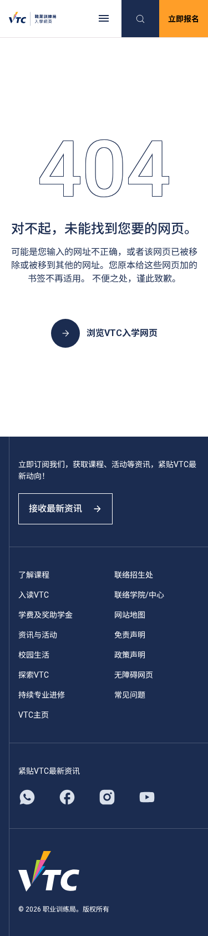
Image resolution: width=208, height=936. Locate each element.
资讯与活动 (37, 634)
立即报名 (183, 18)
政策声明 (129, 654)
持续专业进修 (41, 694)
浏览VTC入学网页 (122, 333)
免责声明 (129, 634)
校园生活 (33, 654)
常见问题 (129, 694)
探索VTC (33, 674)
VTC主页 (33, 714)
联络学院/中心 (139, 594)
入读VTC (33, 594)
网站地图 (129, 614)
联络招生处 (133, 574)
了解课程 (33, 574)
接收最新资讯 (55, 508)
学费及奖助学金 (45, 614)
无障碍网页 (133, 674)
